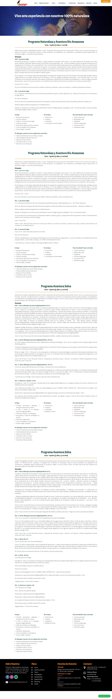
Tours (53, 3)
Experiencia (81, 3)
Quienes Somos (43, 3)
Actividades (61, 3)
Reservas (89, 3)
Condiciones (72, 3)
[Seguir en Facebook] (7, 677)
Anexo (95, 3)
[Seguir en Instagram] (12, 677)
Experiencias (38, 679)
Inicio (35, 3)
